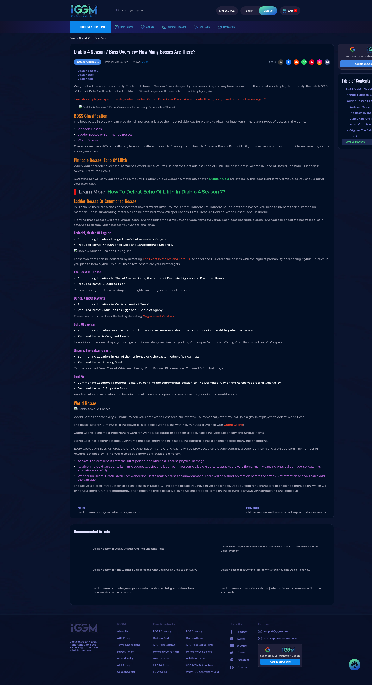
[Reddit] (296, 62)
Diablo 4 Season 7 (88, 70)
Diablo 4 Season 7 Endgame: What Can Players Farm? (109, 512)
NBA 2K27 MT (161, 658)
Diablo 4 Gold (85, 78)
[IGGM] (84, 16)
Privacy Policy (125, 651)
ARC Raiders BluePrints (199, 644)
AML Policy (123, 665)
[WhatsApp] (304, 62)
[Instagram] (319, 62)
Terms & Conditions (128, 644)
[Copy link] (327, 62)
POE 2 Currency (162, 631)
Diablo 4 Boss (86, 74)
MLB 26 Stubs (161, 665)
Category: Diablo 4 (88, 62)
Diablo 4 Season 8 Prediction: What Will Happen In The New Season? (286, 512)
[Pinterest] (311, 62)
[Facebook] (288, 62)
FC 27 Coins (160, 671)
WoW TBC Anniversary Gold (202, 671)
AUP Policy (123, 638)
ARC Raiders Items (164, 644)
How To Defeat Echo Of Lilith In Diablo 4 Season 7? (167, 192)
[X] (280, 62)
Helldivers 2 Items (196, 658)
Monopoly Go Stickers (199, 651)
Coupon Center (126, 671)
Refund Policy (125, 658)
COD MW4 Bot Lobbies (199, 665)
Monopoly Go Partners (166, 651)
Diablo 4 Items (194, 638)
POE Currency (194, 631)
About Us (122, 631)
